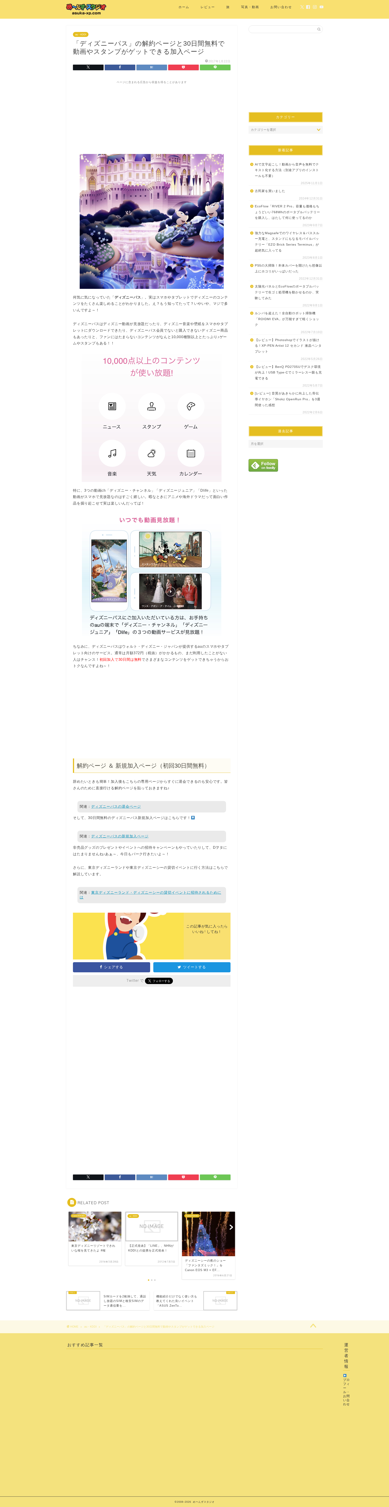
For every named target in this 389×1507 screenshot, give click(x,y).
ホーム (184, 7)
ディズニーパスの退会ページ (116, 806)
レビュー (208, 7)
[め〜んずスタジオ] (86, 14)
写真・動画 (250, 7)
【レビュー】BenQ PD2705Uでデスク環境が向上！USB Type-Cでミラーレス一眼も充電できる (288, 372)
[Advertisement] (152, 115)
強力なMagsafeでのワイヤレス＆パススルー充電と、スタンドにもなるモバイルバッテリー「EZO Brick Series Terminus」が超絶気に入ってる (287, 241)
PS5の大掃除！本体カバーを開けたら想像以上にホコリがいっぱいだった (288, 268)
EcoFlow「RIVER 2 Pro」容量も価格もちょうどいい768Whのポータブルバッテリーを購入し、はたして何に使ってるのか (287, 212)
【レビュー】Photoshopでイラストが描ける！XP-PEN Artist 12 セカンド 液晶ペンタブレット (288, 345)
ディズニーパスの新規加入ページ (120, 836)
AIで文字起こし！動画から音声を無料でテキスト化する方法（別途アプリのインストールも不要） (287, 170)
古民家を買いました (270, 191)
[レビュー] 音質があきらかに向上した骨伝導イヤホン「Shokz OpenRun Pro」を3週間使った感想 (287, 399)
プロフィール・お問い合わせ (346, 1392)
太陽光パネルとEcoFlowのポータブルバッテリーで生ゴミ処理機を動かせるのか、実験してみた (287, 292)
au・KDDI (80, 34)
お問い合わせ (281, 7)
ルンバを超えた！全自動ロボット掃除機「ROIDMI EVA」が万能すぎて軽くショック (287, 319)
